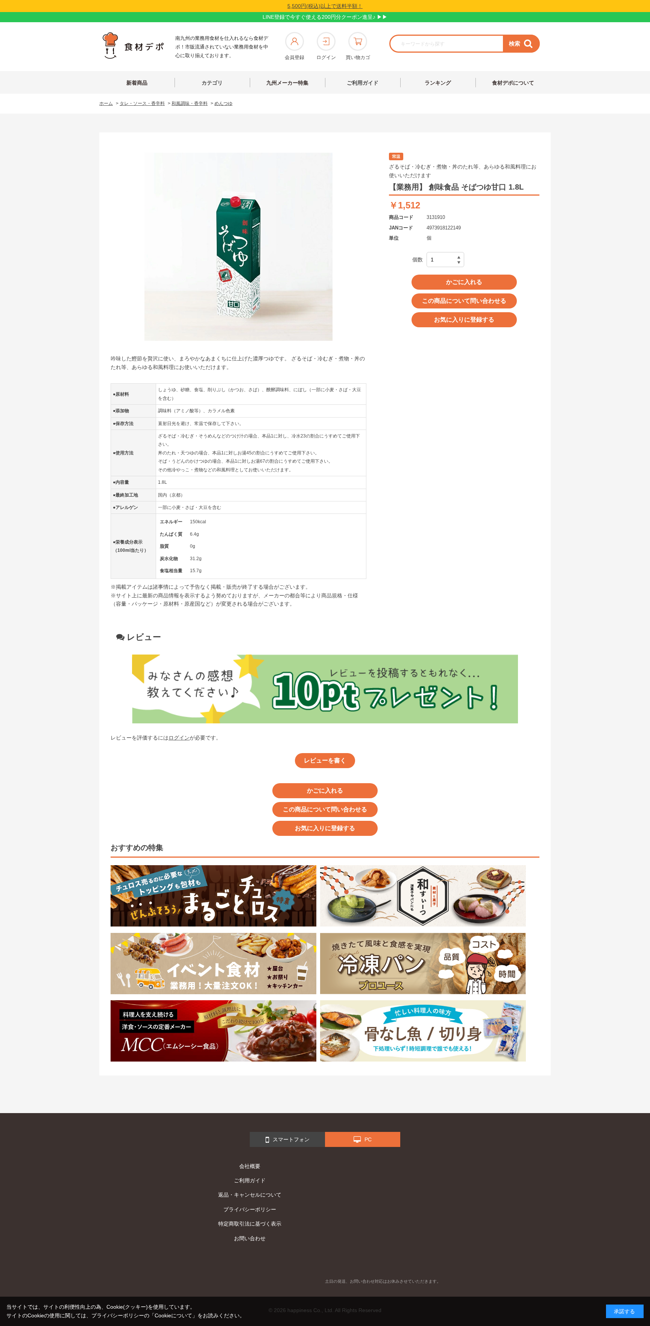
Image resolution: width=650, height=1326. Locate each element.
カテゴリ (212, 83)
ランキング (438, 83)
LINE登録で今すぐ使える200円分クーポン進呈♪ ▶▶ (325, 17)
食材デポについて (513, 83)
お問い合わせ (250, 1238)
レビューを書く (325, 760)
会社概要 (249, 1166)
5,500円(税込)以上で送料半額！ (325, 6)
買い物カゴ (358, 57)
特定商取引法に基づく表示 (249, 1224)
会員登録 (294, 57)
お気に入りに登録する (464, 319)
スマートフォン (291, 1139)
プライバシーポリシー (249, 1209)
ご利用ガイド (362, 83)
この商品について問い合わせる (464, 301)
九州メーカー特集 (287, 83)
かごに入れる (464, 282)
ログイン (326, 57)
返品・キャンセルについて (249, 1195)
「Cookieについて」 (173, 1315)
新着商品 (136, 83)
